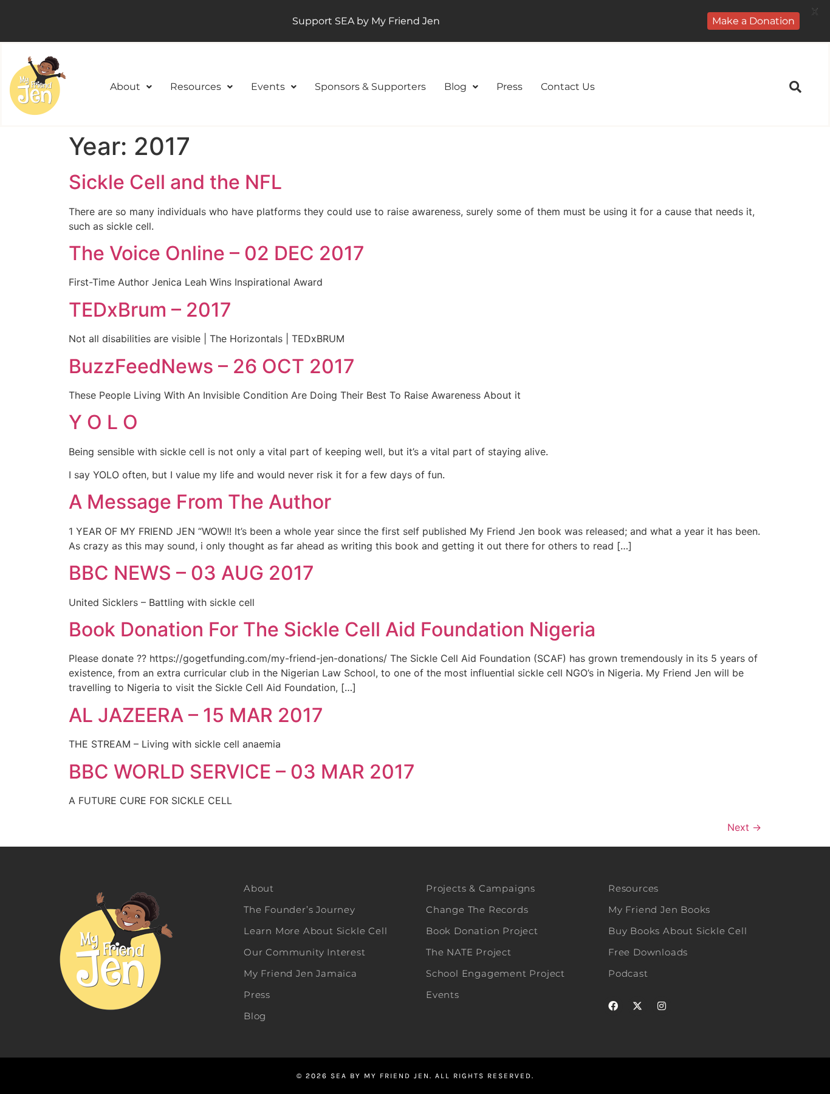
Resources (195, 86)
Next (744, 827)
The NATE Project (469, 952)
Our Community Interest (305, 952)
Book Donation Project (482, 931)
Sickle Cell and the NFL (175, 182)
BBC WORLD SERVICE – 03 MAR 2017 (242, 771)
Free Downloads (648, 952)
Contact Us (568, 86)
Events (268, 86)
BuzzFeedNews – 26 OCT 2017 (212, 366)
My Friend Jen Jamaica (300, 973)
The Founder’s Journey (299, 909)
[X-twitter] (637, 1006)
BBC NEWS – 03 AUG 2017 (191, 573)
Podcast (628, 973)
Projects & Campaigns (480, 888)
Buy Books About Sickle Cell (677, 931)
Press (509, 86)
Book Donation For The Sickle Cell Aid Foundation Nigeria (332, 629)
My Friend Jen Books (659, 909)
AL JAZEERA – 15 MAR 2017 (196, 715)
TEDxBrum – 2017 (150, 310)
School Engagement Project (495, 973)
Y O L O (103, 422)
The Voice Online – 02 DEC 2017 (217, 253)
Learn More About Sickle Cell (315, 931)
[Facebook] (613, 1006)
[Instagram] (661, 1006)
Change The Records (477, 909)
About (125, 86)
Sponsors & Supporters (370, 86)
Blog (455, 86)
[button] (131, 87)
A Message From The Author (200, 502)
